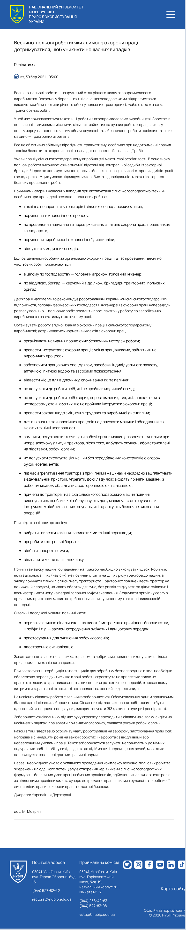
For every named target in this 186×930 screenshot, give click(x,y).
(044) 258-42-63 (93, 900)
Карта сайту (173, 888)
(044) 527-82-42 (46, 890)
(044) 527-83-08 (93, 905)
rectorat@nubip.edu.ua (51, 899)
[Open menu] (170, 14)
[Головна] (18, 872)
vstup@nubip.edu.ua (97, 914)
